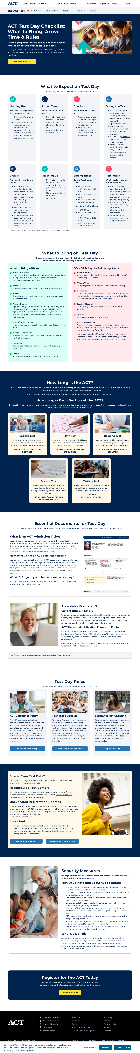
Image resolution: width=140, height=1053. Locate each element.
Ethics (121, 1041)
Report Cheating (113, 749)
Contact (107, 1031)
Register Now (20, 61)
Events (75, 1024)
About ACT (77, 1018)
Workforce (91, 4)
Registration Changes (20, 783)
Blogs (115, 4)
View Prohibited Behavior (70, 749)
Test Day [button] (81, 11)
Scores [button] (93, 11)
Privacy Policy (78, 1041)
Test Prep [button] (67, 11)
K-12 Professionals (51, 1021)
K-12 (81, 4)
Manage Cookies (90, 1047)
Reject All (105, 1047)
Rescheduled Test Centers (62, 841)
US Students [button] (35, 11)
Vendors (92, 1041)
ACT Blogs (108, 1018)
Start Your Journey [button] (35, 4)
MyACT (129, 4)
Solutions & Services (81, 1027)
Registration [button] (52, 11)
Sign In (107, 1027)
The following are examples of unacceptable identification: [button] (40, 655)
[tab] (70, 655)
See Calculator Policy (27, 749)
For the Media (110, 1024)
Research (108, 1021)
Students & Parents (67, 4)
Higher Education (51, 1024)
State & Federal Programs (84, 1031)
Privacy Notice (28, 1050)
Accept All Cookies (123, 1047)
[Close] (136, 1047)
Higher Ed (104, 4)
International (49, 1031)
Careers (75, 1021)
